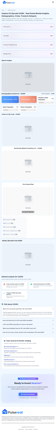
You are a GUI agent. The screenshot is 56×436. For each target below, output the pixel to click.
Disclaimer (36, 429)
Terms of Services (28, 429)
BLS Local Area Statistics (10, 364)
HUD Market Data (8, 359)
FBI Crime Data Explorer (10, 346)
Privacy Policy (21, 429)
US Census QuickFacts (10, 351)
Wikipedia (6, 355)
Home (3, 10)
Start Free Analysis (29, 394)
